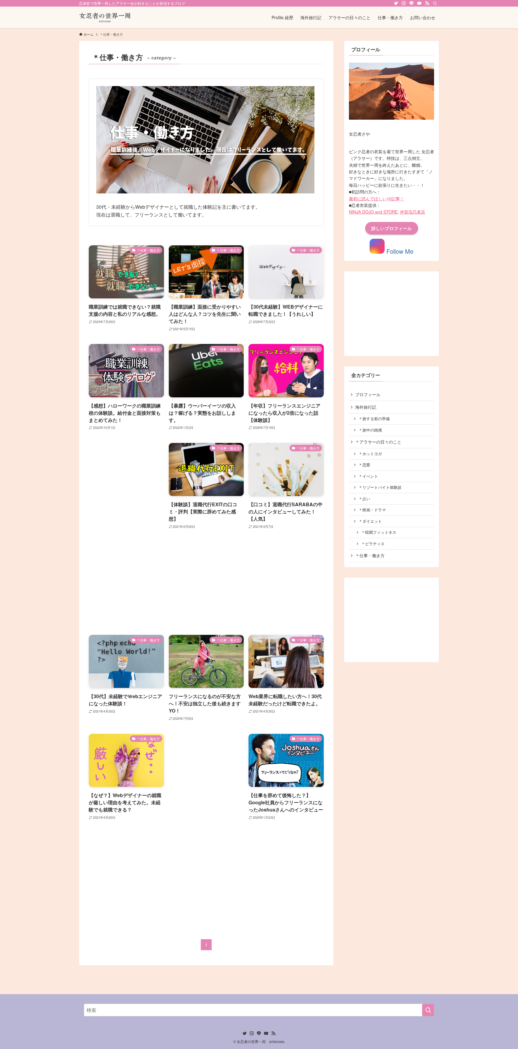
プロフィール (367, 394)
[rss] (427, 3)
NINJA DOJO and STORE (373, 212)
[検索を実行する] (428, 1010)
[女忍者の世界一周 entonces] (105, 17)
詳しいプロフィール (391, 228)
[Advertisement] (126, 533)
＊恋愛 (364, 465)
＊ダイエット (370, 521)
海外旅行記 (365, 407)
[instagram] (404, 3)
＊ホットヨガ (370, 453)
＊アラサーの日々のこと (378, 442)
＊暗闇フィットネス (378, 532)
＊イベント (368, 476)
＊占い (364, 498)
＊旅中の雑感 (370, 430)
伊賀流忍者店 (412, 212)
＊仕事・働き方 (370, 555)
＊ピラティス (373, 543)
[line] (411, 3)
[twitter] (396, 3)
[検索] (435, 3)
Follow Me (399, 251)
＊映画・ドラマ (372, 510)
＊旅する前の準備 (374, 418)
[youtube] (419, 3)
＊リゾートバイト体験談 (380, 487)
